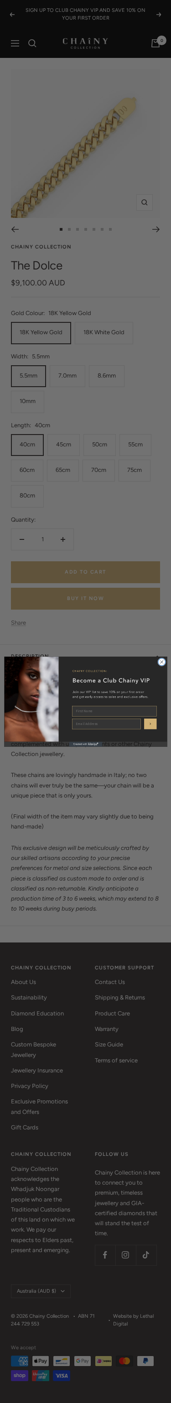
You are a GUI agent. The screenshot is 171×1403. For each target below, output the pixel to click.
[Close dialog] (161, 661)
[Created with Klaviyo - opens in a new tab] (85, 743)
